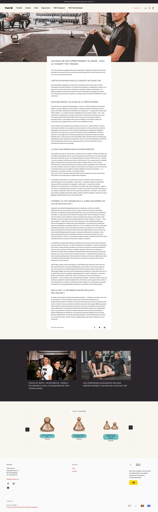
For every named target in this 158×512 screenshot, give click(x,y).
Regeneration (45, 8)
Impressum (10, 507)
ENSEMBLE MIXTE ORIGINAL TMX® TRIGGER (110, 437)
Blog (73, 468)
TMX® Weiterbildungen (75, 8)
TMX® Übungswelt (59, 8)
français (137, 8)
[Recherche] (149, 8)
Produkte (19, 8)
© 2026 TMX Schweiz (12, 505)
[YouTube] (8, 488)
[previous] (27, 430)
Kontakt (74, 471)
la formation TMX (68, 284)
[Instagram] (14, 484)
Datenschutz (21, 507)
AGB (15, 507)
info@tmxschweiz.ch (13, 479)
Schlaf (36, 8)
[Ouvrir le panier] (153, 8)
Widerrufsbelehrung (31, 507)
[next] (131, 427)
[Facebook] (8, 484)
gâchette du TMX (56, 195)
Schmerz (28, 8)
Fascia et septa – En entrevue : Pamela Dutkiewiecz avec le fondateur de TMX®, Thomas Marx (49, 385)
